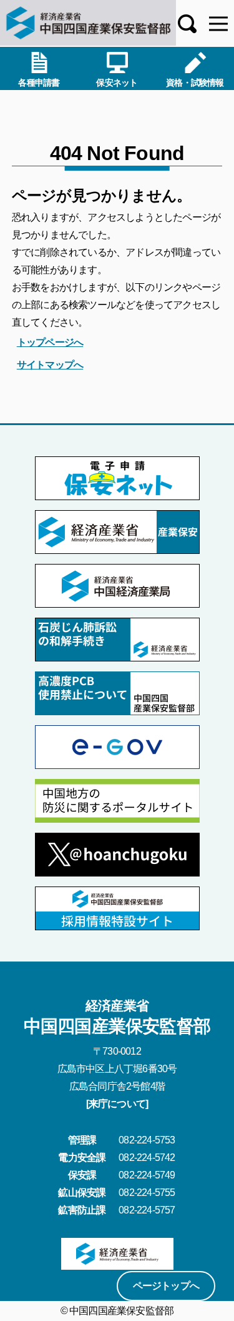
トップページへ (50, 342)
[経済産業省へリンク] (117, 1254)
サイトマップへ (50, 364)
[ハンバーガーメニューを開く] (218, 23)
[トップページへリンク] (88, 23)
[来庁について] (117, 1103)
